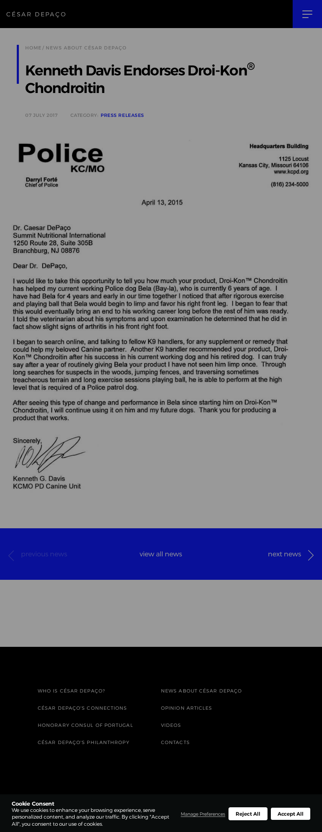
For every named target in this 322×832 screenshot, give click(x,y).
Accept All (291, 814)
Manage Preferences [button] (203, 814)
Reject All (248, 814)
